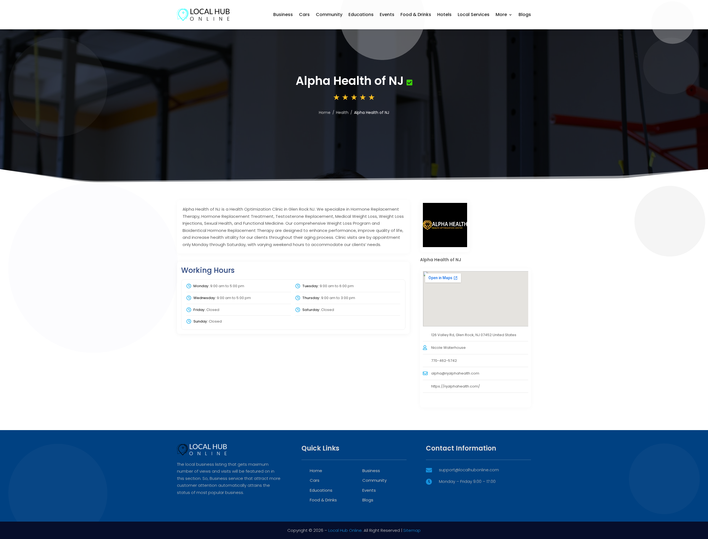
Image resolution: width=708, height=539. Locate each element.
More (501, 14)
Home (324, 112)
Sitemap (412, 530)
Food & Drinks (415, 14)
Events (387, 14)
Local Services (474, 14)
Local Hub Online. (345, 530)
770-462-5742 (444, 360)
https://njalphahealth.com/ (455, 386)
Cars (304, 14)
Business (283, 14)
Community (329, 14)
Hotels (444, 14)
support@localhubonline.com (469, 470)
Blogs (525, 14)
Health (342, 112)
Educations (361, 14)
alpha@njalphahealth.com (455, 373)
